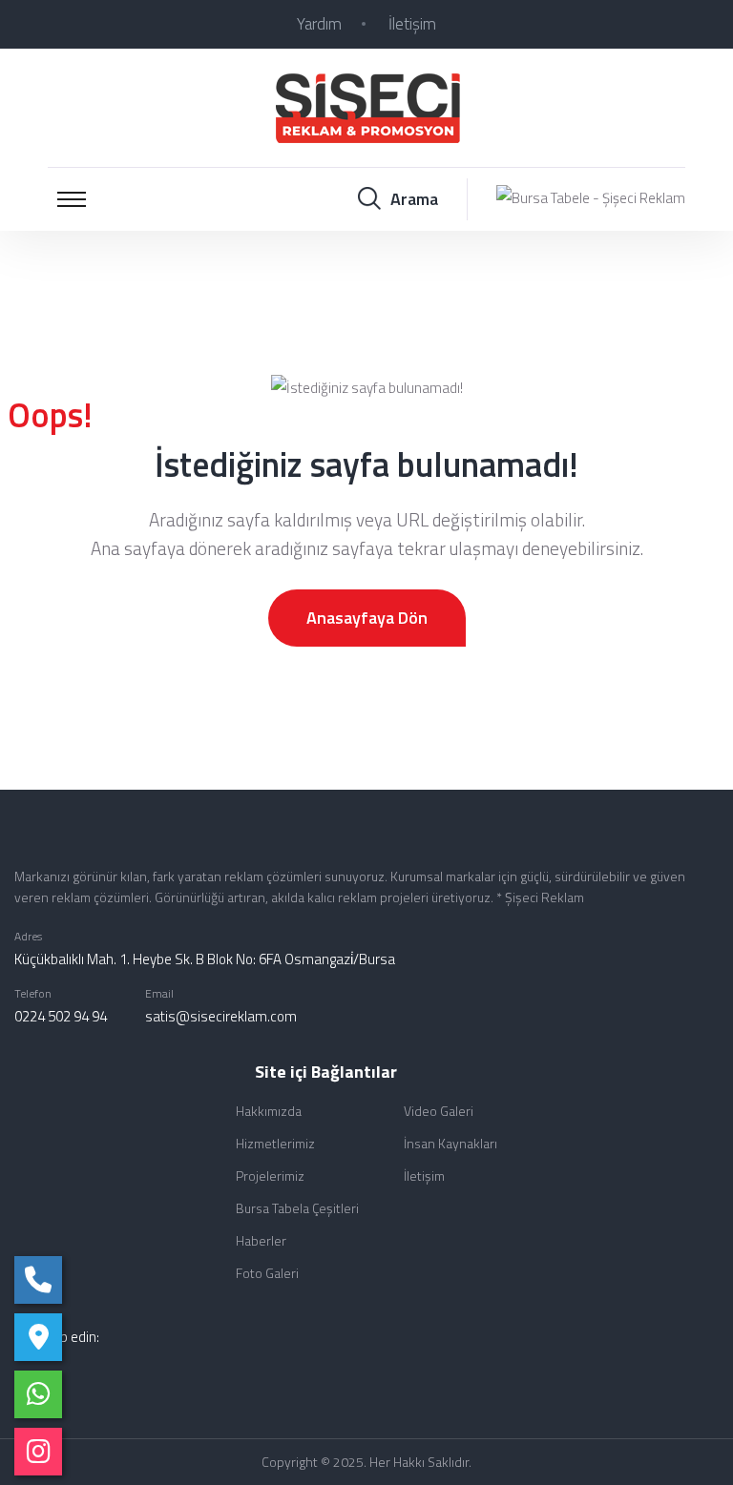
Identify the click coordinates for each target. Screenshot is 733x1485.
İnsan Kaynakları (450, 1143)
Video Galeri (438, 1111)
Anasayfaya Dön (367, 617)
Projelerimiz (270, 1175)
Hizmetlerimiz (275, 1143)
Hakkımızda (269, 1111)
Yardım (319, 23)
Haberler (261, 1240)
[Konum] (38, 1337)
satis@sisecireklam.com (221, 1016)
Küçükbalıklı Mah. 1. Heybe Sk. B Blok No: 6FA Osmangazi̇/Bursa (204, 959)
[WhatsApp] (38, 1394)
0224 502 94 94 (60, 1016)
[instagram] (38, 1451)
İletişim (412, 23)
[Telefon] (38, 1280)
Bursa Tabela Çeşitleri (297, 1208)
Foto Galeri (267, 1273)
